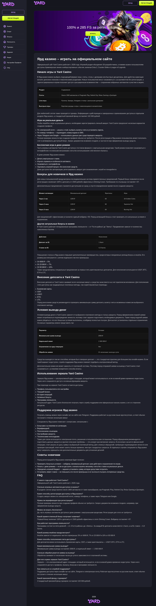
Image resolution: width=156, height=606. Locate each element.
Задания (10, 52)
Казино (9, 26)
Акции (9, 57)
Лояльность (11, 42)
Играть (93, 33)
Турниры (10, 47)
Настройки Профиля (14, 62)
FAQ (8, 68)
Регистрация (13, 18)
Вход (13, 12)
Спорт (9, 31)
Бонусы (9, 37)
